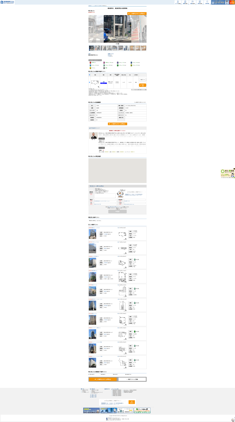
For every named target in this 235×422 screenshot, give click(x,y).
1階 (118, 256)
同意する (118, 209)
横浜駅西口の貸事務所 (117, 391)
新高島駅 (105, 305)
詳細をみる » (103, 83)
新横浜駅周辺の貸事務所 (128, 391)
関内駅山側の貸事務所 (117, 395)
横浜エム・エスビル (96, 227)
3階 (118, 270)
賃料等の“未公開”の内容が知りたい (102, 190)
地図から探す (94, 395)
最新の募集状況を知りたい (100, 189)
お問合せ (84, 391)
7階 (103, 81)
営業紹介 (93, 391)
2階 (118, 342)
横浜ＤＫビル (94, 284)
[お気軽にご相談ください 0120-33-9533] (218, 2)
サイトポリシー (95, 393)
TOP (83, 388)
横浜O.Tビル (94, 313)
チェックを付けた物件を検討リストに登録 (138, 89)
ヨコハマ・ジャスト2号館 (97, 342)
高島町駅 (105, 262)
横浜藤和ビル (94, 270)
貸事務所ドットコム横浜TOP (93, 5)
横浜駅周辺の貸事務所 (117, 390)
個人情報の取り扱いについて (97, 392)
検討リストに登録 (133, 379)
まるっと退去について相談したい (101, 191)
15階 (118, 299)
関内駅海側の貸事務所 (117, 394)
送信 (118, 211)
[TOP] (7, 2)
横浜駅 (100, 5)
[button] (90, 29)
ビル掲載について (85, 392)
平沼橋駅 (109, 56)
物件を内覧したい (98, 188)
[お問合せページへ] (132, 403)
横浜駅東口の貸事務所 (117, 392)
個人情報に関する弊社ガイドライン (115, 206)
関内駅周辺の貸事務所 (117, 393)
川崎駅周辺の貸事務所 (128, 392)
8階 (118, 313)
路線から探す (94, 396)
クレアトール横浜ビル (96, 327)
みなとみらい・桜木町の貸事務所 (130, 390)
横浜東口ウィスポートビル (97, 299)
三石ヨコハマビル (95, 242)
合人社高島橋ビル (95, 256)
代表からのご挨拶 (95, 390)
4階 (118, 242)
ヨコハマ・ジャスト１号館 (97, 356)
